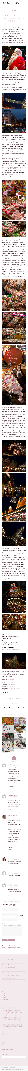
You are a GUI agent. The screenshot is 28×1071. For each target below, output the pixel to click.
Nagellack (13, 1024)
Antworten (10, 789)
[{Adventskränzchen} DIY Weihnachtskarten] (8, 729)
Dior (22, 1012)
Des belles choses (11, 681)
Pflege (15, 1026)
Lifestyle (14, 10)
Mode (9, 1024)
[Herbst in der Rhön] (8, 721)
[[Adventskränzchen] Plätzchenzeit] (20, 721)
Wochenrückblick (6, 1033)
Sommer (12, 1028)
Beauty (4, 992)
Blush (19, 1010)
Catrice (9, 1012)
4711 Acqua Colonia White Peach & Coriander (10, 975)
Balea (16, 1010)
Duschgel (9, 1015)
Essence (13, 1015)
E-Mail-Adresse (21, 915)
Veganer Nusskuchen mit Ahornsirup (8, 978)
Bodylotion (5, 1012)
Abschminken (5, 1010)
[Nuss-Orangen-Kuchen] (20, 729)
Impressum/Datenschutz (7, 1049)
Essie (17, 1015)
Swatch (17, 1028)
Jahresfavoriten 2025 (6, 972)
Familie (20, 1015)
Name (21, 910)
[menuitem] (3, 1069)
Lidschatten (5, 1021)
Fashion (4, 993)
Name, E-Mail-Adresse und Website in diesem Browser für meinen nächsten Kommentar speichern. (13, 925)
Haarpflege (10, 1017)
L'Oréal (19, 1019)
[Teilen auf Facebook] (4, 708)
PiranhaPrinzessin (13, 686)
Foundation (5, 1017)
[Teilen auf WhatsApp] (14, 708)
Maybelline (5, 1024)
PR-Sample (20, 1026)
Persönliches (5, 999)
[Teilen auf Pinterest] (18, 708)
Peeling (11, 1026)
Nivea (4, 1026)
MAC (15, 1021)
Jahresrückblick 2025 (6, 970)
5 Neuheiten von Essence (6, 964)
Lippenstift (10, 1021)
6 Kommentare (19, 698)
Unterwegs (11, 1031)
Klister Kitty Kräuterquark (13, 688)
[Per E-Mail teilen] (23, 708)
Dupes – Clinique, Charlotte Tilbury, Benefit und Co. (11, 980)
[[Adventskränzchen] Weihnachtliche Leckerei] (20, 745)
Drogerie (4, 1015)
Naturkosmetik (19, 1024)
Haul (20, 1017)
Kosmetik (14, 1019)
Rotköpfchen (11, 690)
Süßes (21, 1028)
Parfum (7, 1026)
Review (4, 1028)
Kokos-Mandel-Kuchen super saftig (8, 967)
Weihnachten (17, 1031)
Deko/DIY (22, 33)
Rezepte (7, 35)
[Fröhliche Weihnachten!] (20, 737)
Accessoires (11, 1010)
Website (21, 919)
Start (3, 1044)
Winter (22, 1031)
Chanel (13, 1012)
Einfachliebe (11, 682)
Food (3, 995)
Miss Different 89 (12, 684)
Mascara (18, 1021)
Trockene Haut (5, 1031)
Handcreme (16, 1017)
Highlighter (9, 1019)
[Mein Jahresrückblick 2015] (8, 746)
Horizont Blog (11, 679)
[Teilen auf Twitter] (9, 708)
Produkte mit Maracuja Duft (7, 962)
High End (4, 1019)
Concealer (18, 1012)
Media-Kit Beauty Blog (6, 1046)
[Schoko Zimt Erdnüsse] (8, 737)
